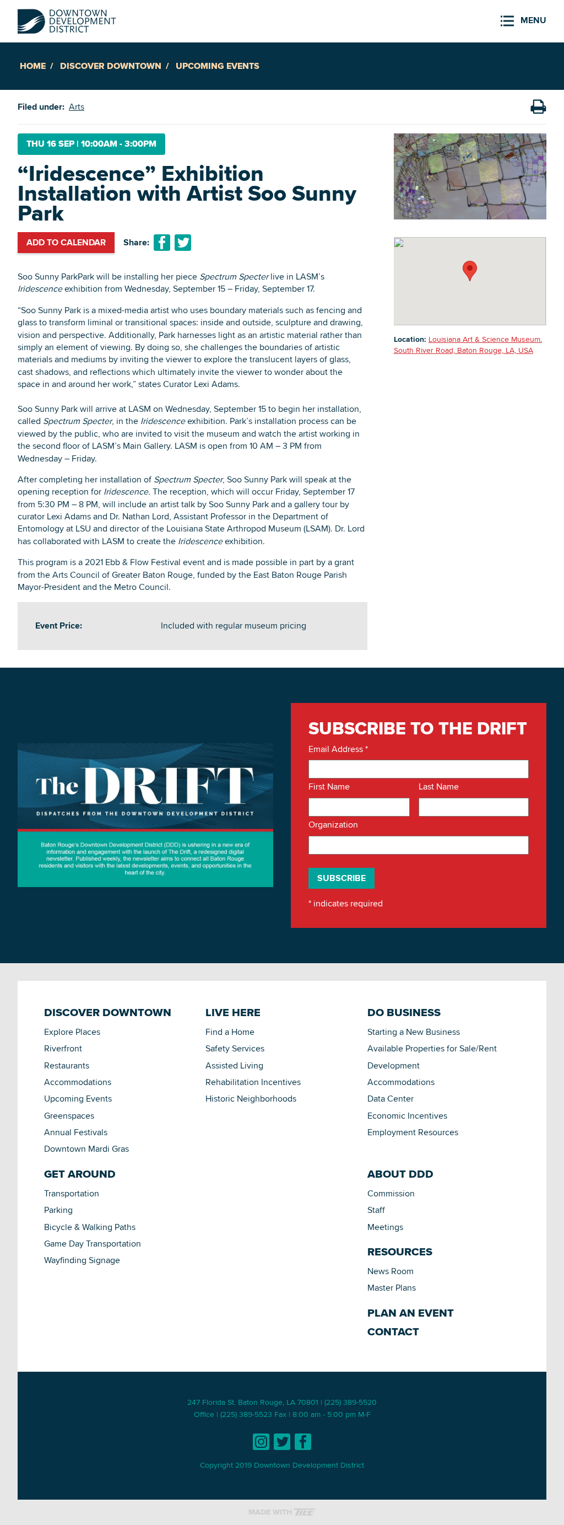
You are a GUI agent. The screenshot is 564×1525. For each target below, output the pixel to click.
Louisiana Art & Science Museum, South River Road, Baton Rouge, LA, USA (468, 345)
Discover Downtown (110, 66)
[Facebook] (302, 1441)
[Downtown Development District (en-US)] (67, 19)
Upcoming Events (217, 66)
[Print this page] (538, 107)
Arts (76, 106)
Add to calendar (66, 242)
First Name (329, 787)
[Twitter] (282, 1441)
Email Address (338, 749)
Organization (333, 825)
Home (33, 66)
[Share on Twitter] (183, 242)
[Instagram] (261, 1441)
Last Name (439, 787)
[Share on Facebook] (162, 242)
